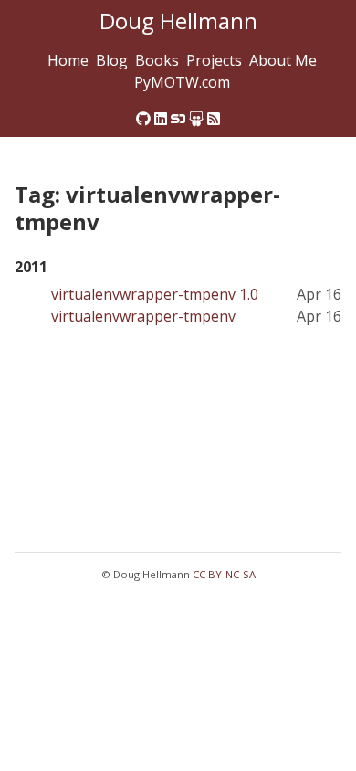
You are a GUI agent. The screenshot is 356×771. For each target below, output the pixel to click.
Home (68, 60)
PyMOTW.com (182, 82)
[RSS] (213, 119)
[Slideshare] (196, 119)
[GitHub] (143, 119)
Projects (214, 60)
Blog (112, 60)
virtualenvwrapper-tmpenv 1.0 (154, 294)
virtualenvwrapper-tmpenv (143, 316)
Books (157, 60)
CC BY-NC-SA (224, 574)
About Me (283, 60)
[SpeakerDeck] (178, 119)
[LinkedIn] (160, 119)
